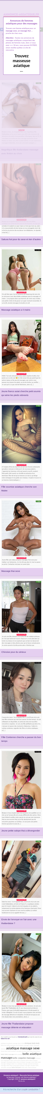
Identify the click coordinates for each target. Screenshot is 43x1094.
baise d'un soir (5, 1038)
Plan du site (21, 1081)
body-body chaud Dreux (33, 1051)
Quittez (21, 71)
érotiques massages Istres (27, 1062)
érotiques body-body (32, 1043)
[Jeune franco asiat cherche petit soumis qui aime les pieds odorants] (21, 346)
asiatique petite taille (26, 1060)
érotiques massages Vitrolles (27, 1065)
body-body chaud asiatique (28, 1067)
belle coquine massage (23, 1058)
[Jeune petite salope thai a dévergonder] (21, 780)
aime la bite (21, 1043)
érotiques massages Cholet (25, 1045)
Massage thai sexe (10, 571)
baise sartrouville (15, 1060)
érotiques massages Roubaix (18, 1051)
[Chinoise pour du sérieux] (21, 607)
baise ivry (14, 1064)
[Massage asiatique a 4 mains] (21, 270)
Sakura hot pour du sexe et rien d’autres (21, 239)
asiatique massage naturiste (25, 1064)
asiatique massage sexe (23, 1048)
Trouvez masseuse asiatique (21, 61)
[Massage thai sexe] (21, 529)
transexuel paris (22, 1037)
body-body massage (7, 1054)
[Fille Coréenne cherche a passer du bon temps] (21, 688)
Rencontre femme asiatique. (29, 1075)
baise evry (4, 1045)
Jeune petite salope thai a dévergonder (20, 830)
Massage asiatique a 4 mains (15, 310)
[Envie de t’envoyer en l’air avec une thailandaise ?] (21, 870)
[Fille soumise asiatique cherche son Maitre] (21, 434)
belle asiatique (18, 1054)
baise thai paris (16, 1067)
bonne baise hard (5, 1051)
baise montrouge (14, 1065)
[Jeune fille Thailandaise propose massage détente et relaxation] (21, 968)
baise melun (16, 1062)
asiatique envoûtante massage (9, 1043)
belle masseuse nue (12, 1045)
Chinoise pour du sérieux (13, 652)
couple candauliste (29, 1089)
